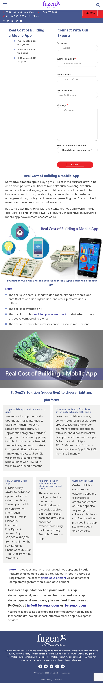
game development (53, 578)
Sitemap (58, 679)
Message (62, 105)
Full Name (63, 43)
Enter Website (64, 74)
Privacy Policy (46, 679)
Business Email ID (66, 58)
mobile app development (50, 314)
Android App (77, 441)
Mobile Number (64, 90)
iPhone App (21, 462)
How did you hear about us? (71, 145)
